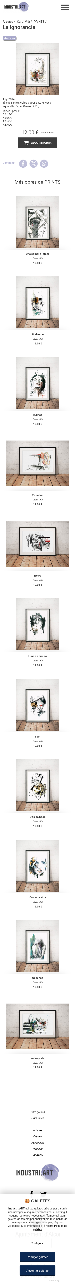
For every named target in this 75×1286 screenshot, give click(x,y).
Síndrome (37, 334)
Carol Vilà (24, 22)
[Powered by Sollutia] (37, 1280)
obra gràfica (9, 38)
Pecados (37, 495)
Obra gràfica (37, 1112)
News (37, 575)
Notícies (37, 1148)
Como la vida (37, 897)
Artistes (8, 22)
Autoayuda (37, 1058)
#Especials (37, 1142)
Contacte (37, 1154)
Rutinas (37, 414)
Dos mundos (37, 816)
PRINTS (39, 22)
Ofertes (37, 1136)
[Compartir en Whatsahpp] (44, 164)
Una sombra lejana (37, 253)
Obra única (37, 1118)
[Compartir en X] (33, 164)
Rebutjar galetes (37, 1257)
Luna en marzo (37, 656)
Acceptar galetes (37, 1270)
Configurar (38, 1243)
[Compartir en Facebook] (23, 164)
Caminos (37, 977)
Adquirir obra (41, 142)
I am (37, 736)
